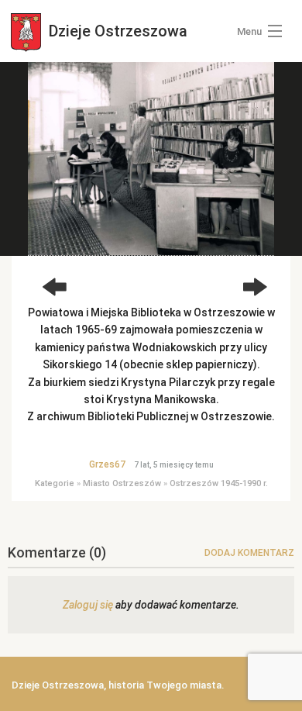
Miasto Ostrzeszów (122, 483)
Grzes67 (107, 464)
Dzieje (116, 31)
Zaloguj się (88, 605)
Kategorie (54, 483)
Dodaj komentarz (249, 552)
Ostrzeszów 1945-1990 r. (219, 483)
